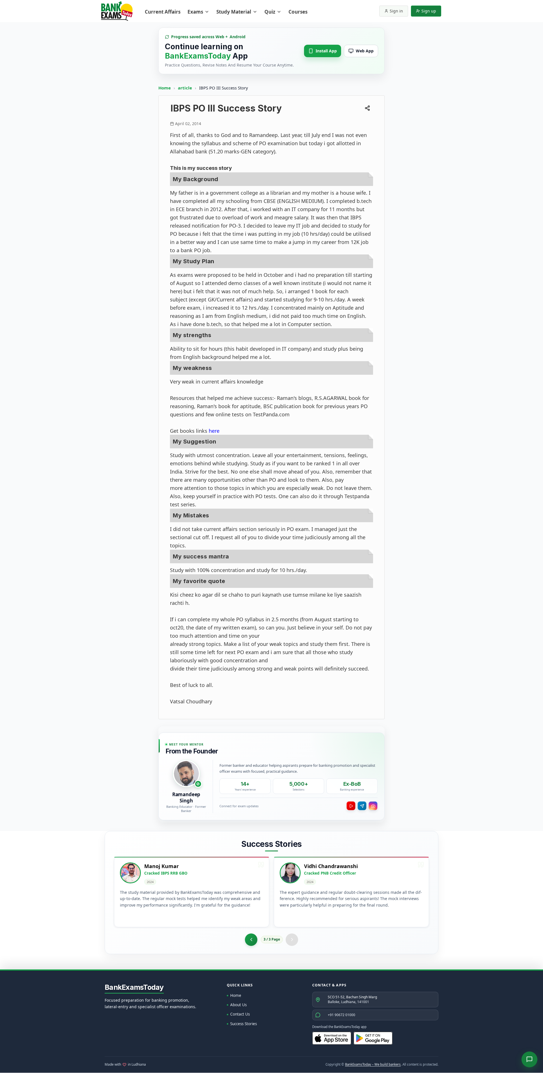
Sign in (396, 11)
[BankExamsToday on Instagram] (373, 805)
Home (164, 88)
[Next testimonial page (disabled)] (292, 939)
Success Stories (243, 1023)
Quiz (269, 11)
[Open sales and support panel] (529, 1059)
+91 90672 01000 (341, 1014)
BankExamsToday (134, 987)
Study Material (233, 11)
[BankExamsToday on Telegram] (362, 805)
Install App (326, 50)
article (185, 88)
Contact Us (240, 1014)
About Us (238, 1004)
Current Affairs (162, 11)
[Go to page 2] (251, 939)
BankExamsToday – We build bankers (373, 1064)
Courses (297, 11)
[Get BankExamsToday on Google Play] (373, 1038)
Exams (195, 11)
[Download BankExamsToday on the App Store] (331, 1038)
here (214, 430)
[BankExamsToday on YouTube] (350, 805)
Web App (365, 50)
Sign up (428, 11)
